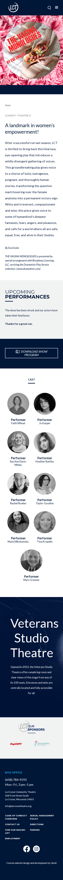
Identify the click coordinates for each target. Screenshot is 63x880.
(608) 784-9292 (16, 779)
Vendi (54, 863)
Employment (12, 838)
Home (8, 105)
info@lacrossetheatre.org (18, 806)
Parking (35, 830)
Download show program (33, 353)
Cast (31, 379)
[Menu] (56, 7)
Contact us (12, 824)
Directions (37, 824)
